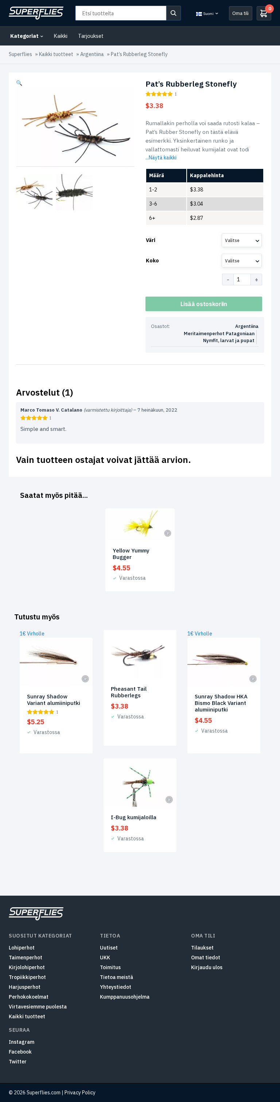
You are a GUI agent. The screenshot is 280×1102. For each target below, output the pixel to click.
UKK (105, 957)
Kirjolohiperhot (27, 967)
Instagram (21, 1042)
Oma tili (240, 13)
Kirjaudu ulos (206, 967)
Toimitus (110, 967)
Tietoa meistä (116, 977)
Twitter (18, 1061)
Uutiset (109, 947)
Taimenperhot (25, 957)
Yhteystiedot (115, 987)
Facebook (20, 1052)
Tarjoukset (91, 35)
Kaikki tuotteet (56, 54)
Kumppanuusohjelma (124, 997)
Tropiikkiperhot (27, 977)
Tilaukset (202, 947)
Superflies (20, 54)
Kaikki (60, 35)
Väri (150, 240)
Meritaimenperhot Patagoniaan (219, 333)
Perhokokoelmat (28, 997)
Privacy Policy (80, 1092)
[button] (19, 83)
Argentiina (92, 54)
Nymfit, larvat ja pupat (228, 340)
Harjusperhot (24, 987)
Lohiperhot (22, 947)
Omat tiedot (205, 957)
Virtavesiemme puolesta (38, 1006)
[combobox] (242, 240)
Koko (152, 260)
